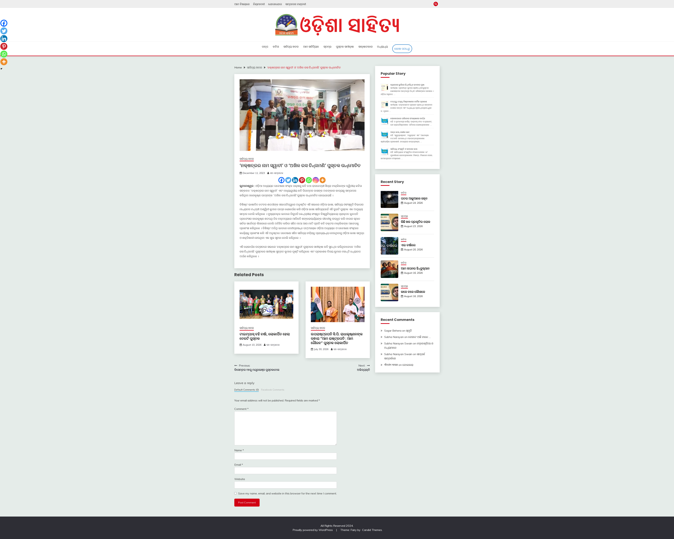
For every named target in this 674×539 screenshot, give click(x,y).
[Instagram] (316, 180)
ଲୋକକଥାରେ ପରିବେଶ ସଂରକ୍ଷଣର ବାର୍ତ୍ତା (407, 118)
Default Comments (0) (246, 389)
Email (238, 464)
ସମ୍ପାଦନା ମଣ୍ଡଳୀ (295, 4)
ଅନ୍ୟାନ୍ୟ (382, 46)
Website (239, 479)
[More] (322, 180)
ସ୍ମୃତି (409, 330)
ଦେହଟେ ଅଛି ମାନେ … (419, 337)
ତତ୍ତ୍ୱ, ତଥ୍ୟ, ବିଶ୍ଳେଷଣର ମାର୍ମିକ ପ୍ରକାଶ (408, 101)
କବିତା (276, 46)
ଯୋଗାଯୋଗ (275, 4)
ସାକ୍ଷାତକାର (365, 46)
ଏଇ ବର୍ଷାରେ (408, 245)
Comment (241, 409)
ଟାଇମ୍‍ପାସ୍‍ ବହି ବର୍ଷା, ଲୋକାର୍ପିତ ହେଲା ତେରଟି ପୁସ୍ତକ (265, 336)
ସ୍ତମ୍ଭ (327, 46)
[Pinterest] (302, 180)
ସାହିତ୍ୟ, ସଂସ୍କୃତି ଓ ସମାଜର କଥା (403, 148)
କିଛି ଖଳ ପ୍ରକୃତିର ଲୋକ (415, 221)
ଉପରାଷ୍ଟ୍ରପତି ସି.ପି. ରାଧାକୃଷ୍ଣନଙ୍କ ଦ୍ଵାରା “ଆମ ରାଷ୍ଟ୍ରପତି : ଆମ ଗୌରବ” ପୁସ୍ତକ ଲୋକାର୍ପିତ (337, 338)
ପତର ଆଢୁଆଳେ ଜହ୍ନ (414, 198)
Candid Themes (372, 530)
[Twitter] (288, 180)
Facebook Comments (272, 389)
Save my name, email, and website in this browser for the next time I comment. (287, 493)
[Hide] (1, 68)
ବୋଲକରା (407, 365)
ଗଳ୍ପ (265, 46)
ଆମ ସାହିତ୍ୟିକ (311, 46)
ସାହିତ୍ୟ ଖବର (291, 46)
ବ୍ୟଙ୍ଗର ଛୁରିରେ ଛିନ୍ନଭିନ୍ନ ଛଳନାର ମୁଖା (407, 84)
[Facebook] (281, 180)
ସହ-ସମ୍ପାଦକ (276, 173)
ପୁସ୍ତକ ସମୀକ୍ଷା (345, 46)
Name (239, 450)
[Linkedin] (295, 180)
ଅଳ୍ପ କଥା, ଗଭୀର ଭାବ (399, 132)
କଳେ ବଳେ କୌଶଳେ (413, 292)
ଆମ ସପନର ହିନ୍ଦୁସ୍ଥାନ (415, 268)
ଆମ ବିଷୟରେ (242, 4)
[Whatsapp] (309, 180)
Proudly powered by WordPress (313, 530)
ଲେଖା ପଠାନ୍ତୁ (402, 48)
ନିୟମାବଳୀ (259, 4)
